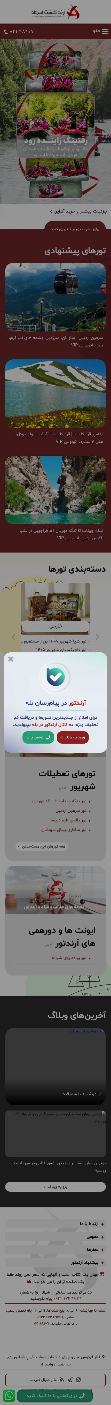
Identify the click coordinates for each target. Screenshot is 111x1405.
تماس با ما (35, 737)
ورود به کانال (74, 737)
